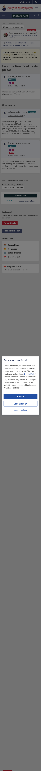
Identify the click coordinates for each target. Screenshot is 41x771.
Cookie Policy (29, 374)
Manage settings (20, 410)
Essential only (20, 403)
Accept (20, 396)
